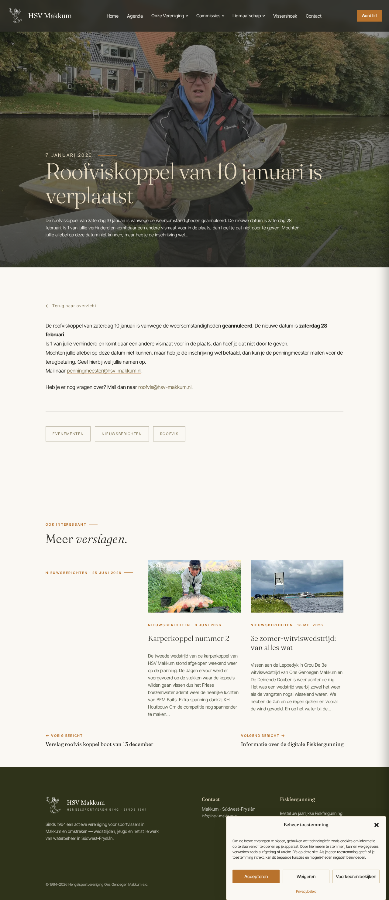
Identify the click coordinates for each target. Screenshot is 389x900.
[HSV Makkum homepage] (39, 15)
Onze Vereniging (167, 16)
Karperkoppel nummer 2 (188, 638)
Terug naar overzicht (74, 305)
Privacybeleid (306, 891)
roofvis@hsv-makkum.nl (164, 387)
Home (113, 16)
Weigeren (306, 876)
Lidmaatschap (246, 16)
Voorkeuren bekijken (356, 876)
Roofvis (169, 433)
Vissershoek (285, 16)
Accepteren (256, 876)
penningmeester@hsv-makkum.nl (104, 371)
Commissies (208, 16)
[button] (377, 825)
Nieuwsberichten (122, 433)
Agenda (135, 16)
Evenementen (68, 433)
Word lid (369, 15)
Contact (314, 16)
